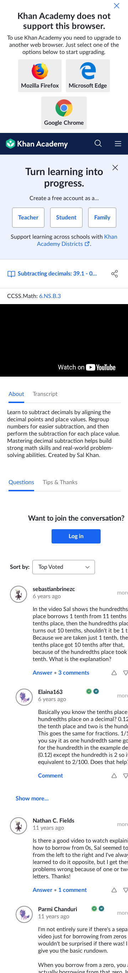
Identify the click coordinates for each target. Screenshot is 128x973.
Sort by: (20, 567)
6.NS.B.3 (50, 296)
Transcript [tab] (45, 394)
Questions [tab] (21, 482)
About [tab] (16, 394)
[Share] (115, 274)
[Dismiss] (116, 5)
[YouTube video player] (64, 340)
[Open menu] (118, 143)
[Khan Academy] (34, 143)
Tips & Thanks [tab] (60, 482)
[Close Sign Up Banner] (115, 167)
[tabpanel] (64, 431)
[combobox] (63, 567)
